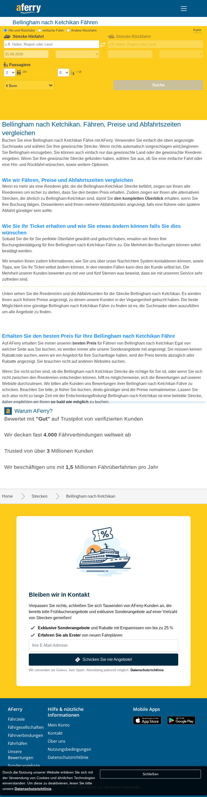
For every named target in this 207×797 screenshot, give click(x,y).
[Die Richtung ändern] (102, 46)
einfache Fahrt (53, 30)
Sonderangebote (24, 765)
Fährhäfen (17, 743)
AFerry (15, 709)
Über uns (56, 741)
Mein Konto (59, 725)
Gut (42, 419)
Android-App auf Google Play (181, 720)
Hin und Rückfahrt (22, 30)
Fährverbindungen (25, 735)
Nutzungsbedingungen (69, 749)
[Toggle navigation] (184, 8)
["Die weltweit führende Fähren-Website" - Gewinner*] (28, 8)
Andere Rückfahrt (84, 30)
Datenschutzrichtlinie (147, 670)
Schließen (151, 774)
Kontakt (55, 733)
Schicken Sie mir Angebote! (107, 659)
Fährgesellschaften (26, 727)
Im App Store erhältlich (147, 720)
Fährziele (16, 719)
